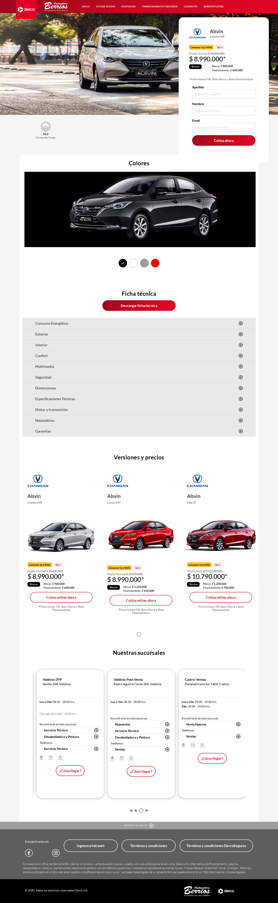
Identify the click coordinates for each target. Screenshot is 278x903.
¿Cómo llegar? (70, 770)
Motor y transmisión (51, 409)
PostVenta (128, 6)
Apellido (198, 87)
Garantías (43, 431)
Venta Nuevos (196, 724)
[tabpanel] (61, 547)
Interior (41, 345)
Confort (41, 355)
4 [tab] (147, 810)
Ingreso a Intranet (91, 845)
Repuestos (122, 724)
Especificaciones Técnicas (55, 399)
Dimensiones (45, 388)
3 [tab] (141, 810)
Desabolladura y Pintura (61, 737)
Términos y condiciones (148, 845)
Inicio (86, 6)
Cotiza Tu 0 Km (105, 6)
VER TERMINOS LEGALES (136, 825)
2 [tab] (136, 810)
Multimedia (44, 366)
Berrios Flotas (213, 6)
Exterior (41, 334)
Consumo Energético (51, 323)
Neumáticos (45, 420)
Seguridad (43, 377)
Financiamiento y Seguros (159, 6)
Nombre (198, 104)
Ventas (120, 749)
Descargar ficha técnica (139, 305)
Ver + (219, 47)
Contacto (190, 6)
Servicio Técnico (56, 730)
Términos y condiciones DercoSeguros (216, 845)
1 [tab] (139, 634)
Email (196, 120)
